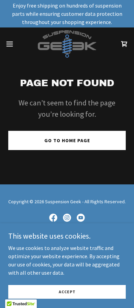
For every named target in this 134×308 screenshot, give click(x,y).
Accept (67, 291)
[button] (12, 44)
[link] (67, 44)
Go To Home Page (67, 140)
